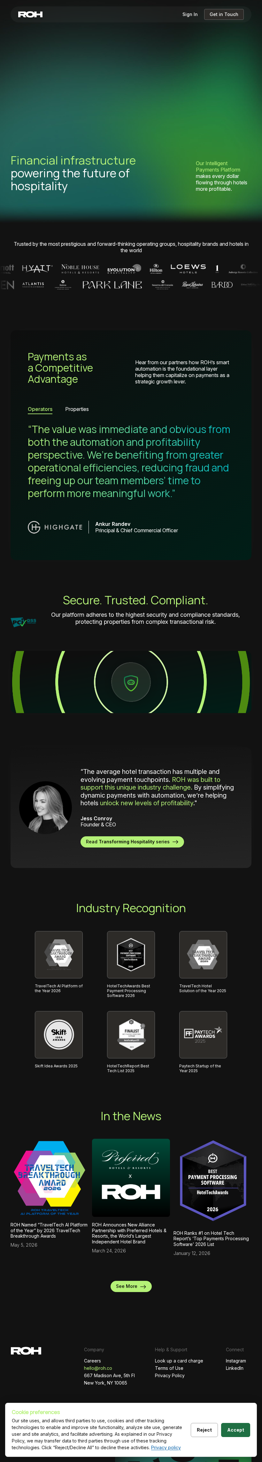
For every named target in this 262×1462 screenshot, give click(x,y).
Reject (204, 1430)
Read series (129, 841)
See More (128, 1286)
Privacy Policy (170, 1375)
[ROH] (30, 14)
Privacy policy (166, 1447)
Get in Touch (224, 14)
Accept (235, 1430)
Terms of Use (169, 1368)
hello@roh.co (98, 1368)
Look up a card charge (179, 1360)
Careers (92, 1360)
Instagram (236, 1360)
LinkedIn (234, 1368)
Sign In (190, 14)
